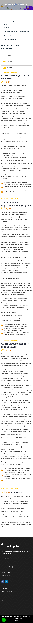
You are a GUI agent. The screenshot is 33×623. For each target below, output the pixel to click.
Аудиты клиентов (10, 35)
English (3, 600)
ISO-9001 (9, 55)
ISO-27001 (9, 68)
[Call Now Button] (4, 620)
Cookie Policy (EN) (5, 588)
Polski (2, 596)
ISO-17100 (9, 62)
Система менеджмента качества (15, 21)
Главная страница (10, 39)
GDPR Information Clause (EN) (8, 591)
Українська (4, 606)
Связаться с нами (5, 575)
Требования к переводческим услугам (14, 26)
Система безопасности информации (16, 31)
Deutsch (3, 603)
